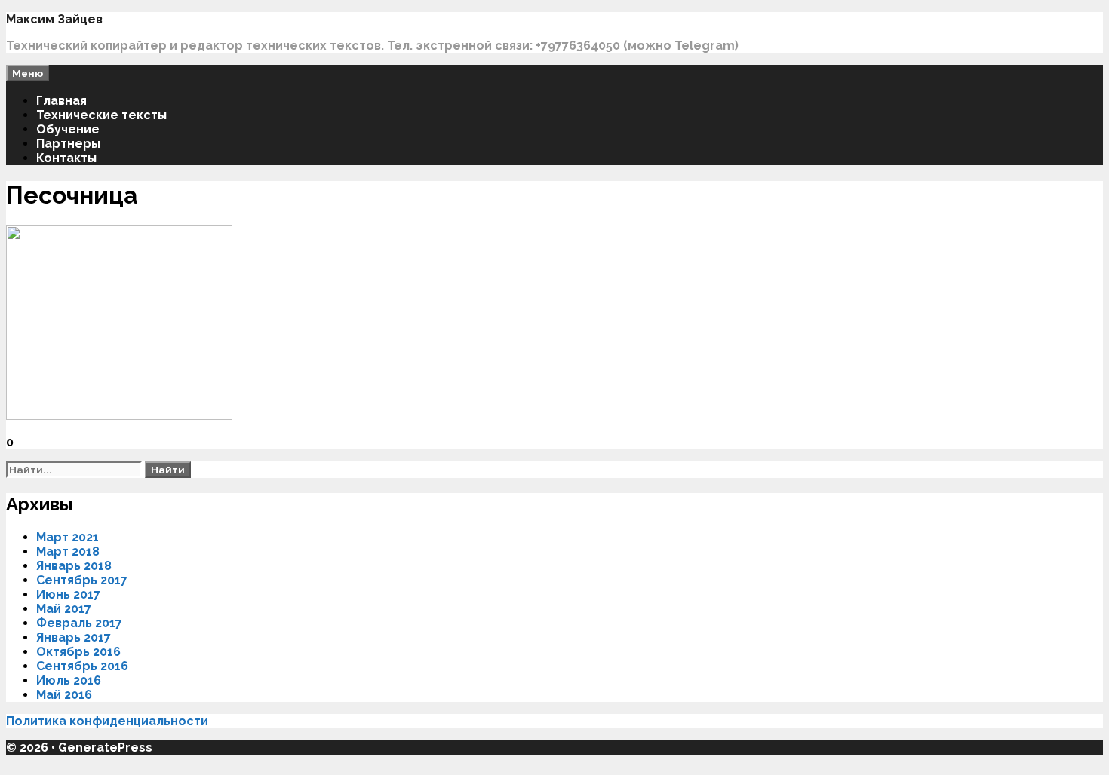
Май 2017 (63, 609)
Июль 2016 (68, 680)
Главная (61, 100)
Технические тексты (101, 115)
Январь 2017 (73, 637)
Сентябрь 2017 (81, 580)
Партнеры (68, 143)
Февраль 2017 (79, 623)
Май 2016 (64, 695)
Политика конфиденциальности (108, 721)
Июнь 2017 (68, 594)
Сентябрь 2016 (82, 666)
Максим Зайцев (54, 19)
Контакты (66, 158)
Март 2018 (68, 551)
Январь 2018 (74, 566)
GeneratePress (105, 747)
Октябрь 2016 (78, 652)
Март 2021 (67, 537)
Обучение (68, 129)
